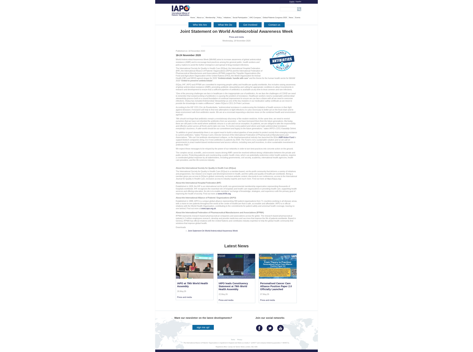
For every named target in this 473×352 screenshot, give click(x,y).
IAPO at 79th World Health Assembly (192, 285)
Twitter (270, 327)
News (291, 17)
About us (200, 17)
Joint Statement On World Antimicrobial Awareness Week (213, 231)
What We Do (225, 24)
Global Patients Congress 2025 (275, 17)
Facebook (259, 327)
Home (192, 17)
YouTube (281, 327)
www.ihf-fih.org (224, 194)
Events (297, 17)
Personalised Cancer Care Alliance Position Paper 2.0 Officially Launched (276, 286)
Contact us (274, 24)
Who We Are (200, 24)
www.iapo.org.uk (208, 208)
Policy (219, 17)
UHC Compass (255, 17)
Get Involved (250, 24)
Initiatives (227, 17)
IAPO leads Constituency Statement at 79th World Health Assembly (233, 286)
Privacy (239, 340)
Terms (233, 340)
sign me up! (203, 327)
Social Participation (240, 17)
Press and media (236, 37)
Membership (210, 17)
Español (298, 1)
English (292, 1)
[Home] (185, 10)
